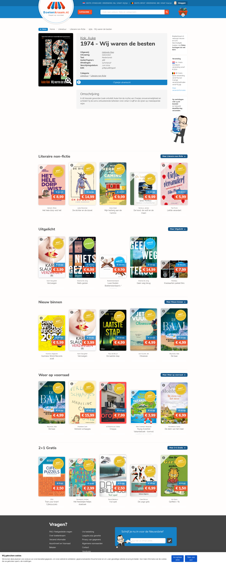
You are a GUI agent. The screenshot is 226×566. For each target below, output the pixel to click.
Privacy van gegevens (91, 540)
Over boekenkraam (57, 536)
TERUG (44, 29)
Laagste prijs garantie (91, 536)
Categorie (84, 12)
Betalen (52, 547)
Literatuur (62, 29)
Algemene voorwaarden (92, 543)
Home (52, 29)
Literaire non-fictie (77, 29)
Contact (85, 547)
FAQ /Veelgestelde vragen (60, 532)
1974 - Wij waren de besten (100, 29)
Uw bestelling (88, 532)
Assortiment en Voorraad (59, 543)
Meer (172, 156)
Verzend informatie (57, 540)
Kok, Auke (88, 38)
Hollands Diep (108, 52)
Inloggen (182, 3)
